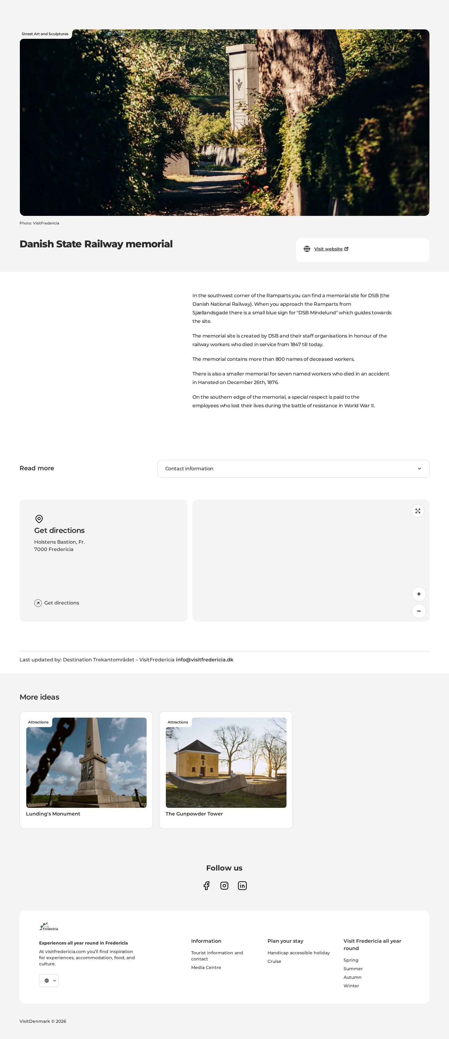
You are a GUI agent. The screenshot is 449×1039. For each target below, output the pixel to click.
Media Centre (206, 967)
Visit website (328, 249)
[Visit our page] (206, 885)
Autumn (353, 977)
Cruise (274, 961)
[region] (310, 560)
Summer (353, 968)
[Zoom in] (419, 594)
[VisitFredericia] (48, 925)
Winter (351, 986)
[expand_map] (418, 511)
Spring (351, 960)
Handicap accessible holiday (299, 953)
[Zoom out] (419, 611)
